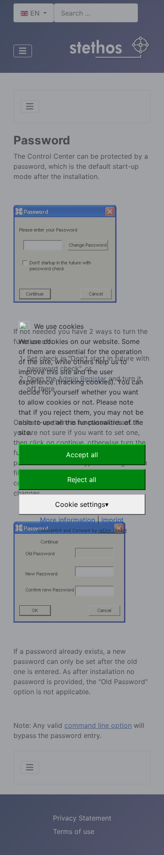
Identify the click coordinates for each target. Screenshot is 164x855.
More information (67, 520)
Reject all (81, 479)
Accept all (82, 454)
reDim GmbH (112, 530)
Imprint (112, 520)
